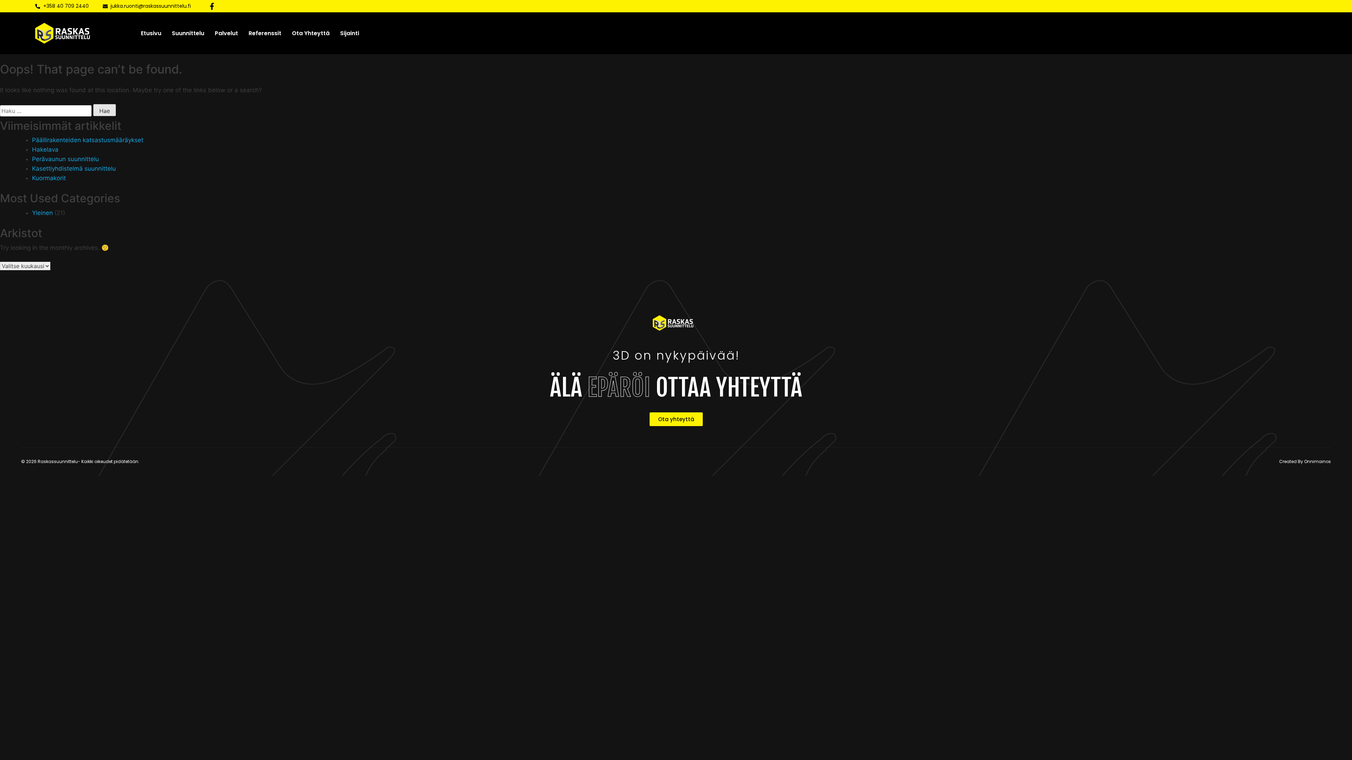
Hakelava (45, 149)
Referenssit (265, 33)
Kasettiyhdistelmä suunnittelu (74, 168)
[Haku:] (46, 110)
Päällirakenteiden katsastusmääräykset (87, 140)
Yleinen (42, 212)
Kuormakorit (49, 178)
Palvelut (226, 33)
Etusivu (151, 33)
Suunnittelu (188, 33)
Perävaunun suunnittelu (65, 159)
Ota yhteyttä (311, 33)
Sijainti (349, 33)
